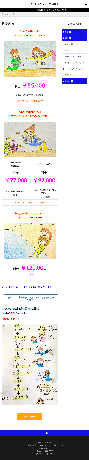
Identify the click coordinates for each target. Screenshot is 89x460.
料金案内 (14, 14)
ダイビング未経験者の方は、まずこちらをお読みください (31, 298)
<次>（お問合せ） (30, 416)
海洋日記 (70, 75)
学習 (68, 32)
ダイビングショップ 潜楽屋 (44, 4)
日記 (68, 38)
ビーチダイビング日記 (74, 56)
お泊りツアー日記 (73, 50)
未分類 (68, 81)
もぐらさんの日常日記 (74, 69)
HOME (6, 14)
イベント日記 (71, 44)
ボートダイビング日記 (74, 63)
